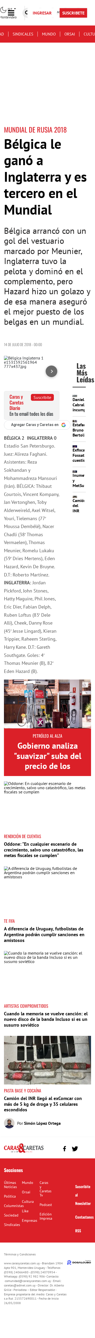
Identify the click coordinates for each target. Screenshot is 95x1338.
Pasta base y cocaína (22, 1090)
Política (10, 1196)
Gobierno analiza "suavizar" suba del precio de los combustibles (47, 760)
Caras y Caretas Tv (45, 1189)
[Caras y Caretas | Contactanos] (85, 1148)
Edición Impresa (46, 1216)
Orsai (69, 34)
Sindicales (23, 34)
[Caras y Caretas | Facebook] (64, 1149)
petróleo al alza (47, 736)
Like (25, 1211)
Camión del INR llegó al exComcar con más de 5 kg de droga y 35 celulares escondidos (43, 1104)
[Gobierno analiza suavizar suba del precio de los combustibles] (47, 704)
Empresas (29, 1220)
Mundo (49, 34)
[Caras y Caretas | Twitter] (75, 1149)
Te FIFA (9, 921)
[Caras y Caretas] (24, 1152)
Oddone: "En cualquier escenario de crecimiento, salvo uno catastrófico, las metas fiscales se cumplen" (43, 849)
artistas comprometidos (26, 1006)
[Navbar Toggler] (15, 13)
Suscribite (42, 397)
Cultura (28, 1201)
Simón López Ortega (42, 1123)
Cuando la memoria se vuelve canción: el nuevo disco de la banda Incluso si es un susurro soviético (46, 1019)
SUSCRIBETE (73, 13)
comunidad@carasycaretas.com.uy (28, 1281)
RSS (78, 1230)
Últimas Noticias (10, 1184)
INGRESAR (42, 13)
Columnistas (14, 1205)
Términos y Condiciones (20, 1254)
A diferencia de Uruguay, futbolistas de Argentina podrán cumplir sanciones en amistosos (44, 934)
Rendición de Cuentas (22, 836)
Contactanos (84, 1217)
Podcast (46, 1204)
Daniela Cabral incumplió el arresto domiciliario (83, 412)
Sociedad (11, 1215)
